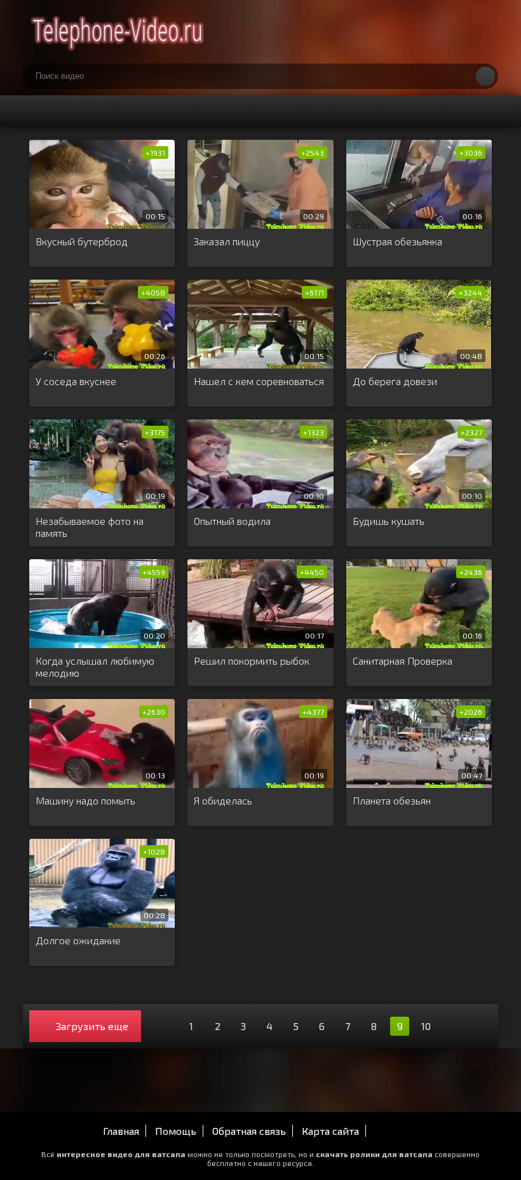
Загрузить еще (92, 1026)
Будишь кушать (388, 521)
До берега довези (395, 381)
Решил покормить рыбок (251, 660)
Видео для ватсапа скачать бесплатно (118, 32)
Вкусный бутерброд (82, 241)
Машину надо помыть (85, 800)
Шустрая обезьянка (397, 241)
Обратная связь (249, 1131)
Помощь (175, 1131)
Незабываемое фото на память (90, 527)
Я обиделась (223, 800)
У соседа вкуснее (76, 381)
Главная (121, 1131)
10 (426, 1026)
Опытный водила (232, 521)
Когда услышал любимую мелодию (95, 666)
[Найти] (485, 76)
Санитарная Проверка (402, 660)
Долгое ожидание (78, 940)
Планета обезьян (392, 800)
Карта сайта (330, 1131)
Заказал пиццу (227, 241)
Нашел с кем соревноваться (259, 381)
